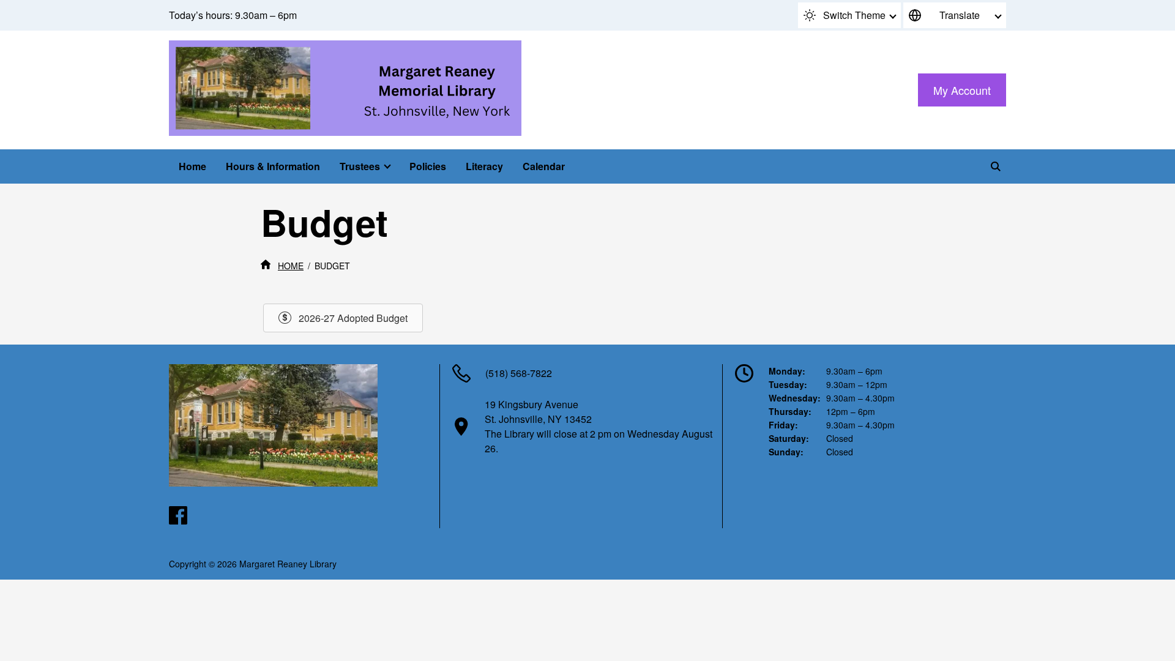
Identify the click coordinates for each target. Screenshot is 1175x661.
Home (192, 166)
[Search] (995, 166)
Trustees (360, 166)
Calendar (544, 166)
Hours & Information (273, 166)
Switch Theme (854, 15)
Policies (427, 166)
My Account (962, 90)
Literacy (484, 166)
